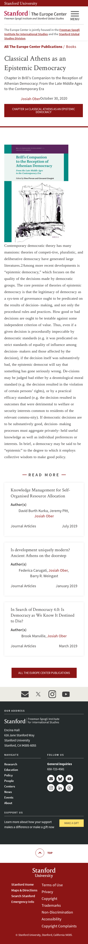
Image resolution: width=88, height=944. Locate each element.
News (8, 792)
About (8, 803)
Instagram (51, 787)
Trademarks (51, 905)
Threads (69, 787)
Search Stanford (23, 896)
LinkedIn (60, 787)
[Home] (35, 15)
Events (8, 797)
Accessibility (51, 919)
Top (50, 853)
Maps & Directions (24, 890)
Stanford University (20, 3)
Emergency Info (22, 901)
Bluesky (60, 778)
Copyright (49, 898)
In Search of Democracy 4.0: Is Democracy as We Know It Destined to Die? (44, 629)
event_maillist (25, 694)
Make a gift (71, 823)
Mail (51, 778)
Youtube (69, 778)
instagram (52, 694)
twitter (38, 694)
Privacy (47, 891)
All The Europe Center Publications (33, 46)
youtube (66, 694)
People (9, 781)
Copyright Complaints (59, 926)
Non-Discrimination (57, 912)
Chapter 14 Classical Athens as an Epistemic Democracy (43, 110)
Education (11, 770)
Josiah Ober (30, 98)
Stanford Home (22, 884)
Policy (8, 775)
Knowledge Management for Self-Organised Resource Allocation (44, 509)
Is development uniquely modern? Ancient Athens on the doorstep (44, 569)
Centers (9, 786)
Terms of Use (52, 884)
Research (10, 764)
